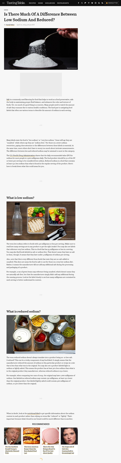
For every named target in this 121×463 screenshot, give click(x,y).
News (40, 3)
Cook (6, 9)
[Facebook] (79, 3)
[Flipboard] (85, 3)
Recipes (32, 3)
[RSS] (102, 3)
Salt (8, 99)
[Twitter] (82, 3)
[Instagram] (96, 3)
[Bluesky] (92, 3)
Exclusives (50, 3)
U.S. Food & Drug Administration (22, 155)
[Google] (99, 3)
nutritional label (33, 413)
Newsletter (113, 3)
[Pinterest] (89, 3)
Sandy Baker (10, 25)
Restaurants (63, 3)
